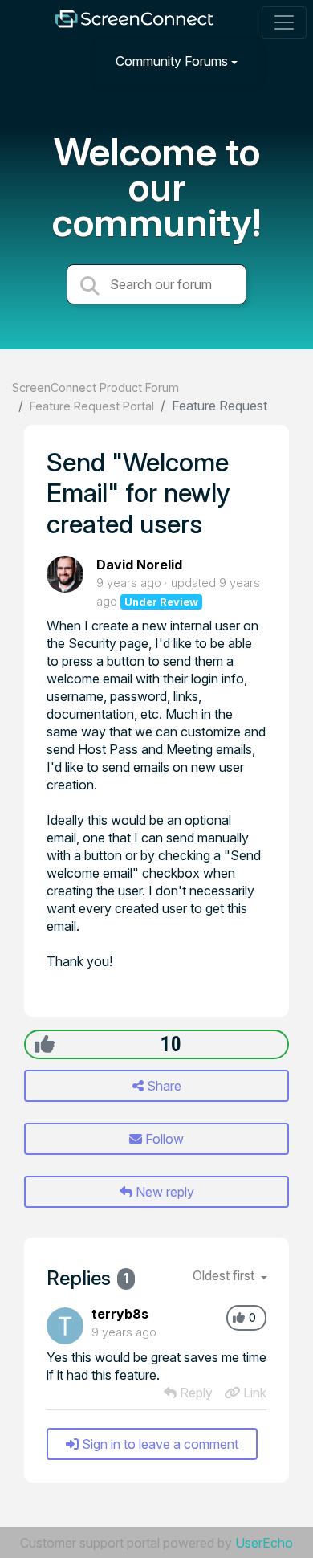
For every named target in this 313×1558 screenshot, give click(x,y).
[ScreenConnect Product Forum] (134, 23)
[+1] (45, 1044)
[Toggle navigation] (284, 22)
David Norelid (139, 565)
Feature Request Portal (92, 406)
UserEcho (264, 1543)
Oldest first (225, 1275)
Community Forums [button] (172, 61)
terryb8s (119, 1314)
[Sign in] (282, 61)
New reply (163, 1192)
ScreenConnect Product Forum (95, 387)
